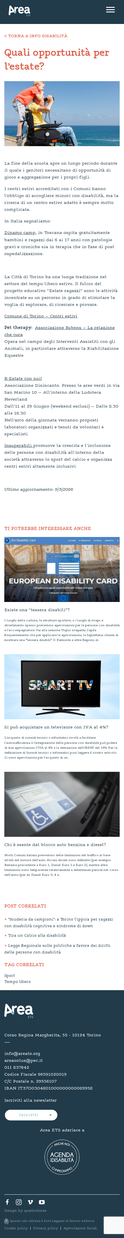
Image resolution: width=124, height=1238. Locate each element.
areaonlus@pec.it (23, 1060)
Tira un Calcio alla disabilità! (36, 936)
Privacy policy (45, 1228)
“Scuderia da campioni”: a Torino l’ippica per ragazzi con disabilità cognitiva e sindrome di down (58, 923)
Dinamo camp (19, 232)
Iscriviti (29, 1115)
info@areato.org (22, 1053)
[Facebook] (7, 1203)
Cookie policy (16, 1228)
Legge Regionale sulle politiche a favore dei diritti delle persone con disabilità (57, 949)
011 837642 (16, 1067)
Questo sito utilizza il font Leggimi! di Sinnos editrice (52, 1221)
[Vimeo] (30, 1203)
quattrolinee (35, 1211)
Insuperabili (18, 445)
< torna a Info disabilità (35, 36)
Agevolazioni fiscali (80, 1228)
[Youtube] (42, 1203)
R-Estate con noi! (23, 378)
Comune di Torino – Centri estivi (40, 316)
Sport (9, 976)
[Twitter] (19, 1203)
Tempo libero (17, 982)
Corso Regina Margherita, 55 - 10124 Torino (52, 1035)
